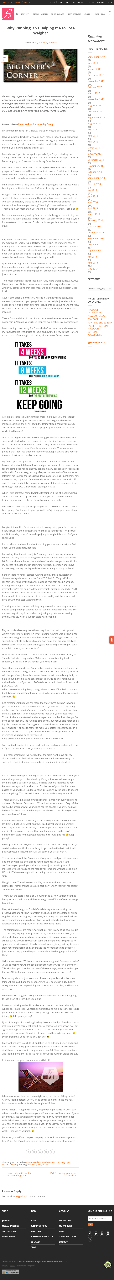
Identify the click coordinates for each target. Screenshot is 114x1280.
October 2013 (95, 244)
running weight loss (39, 1164)
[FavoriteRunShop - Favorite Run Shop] (8, 13)
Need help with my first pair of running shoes (18, 1174)
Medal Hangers (40, 14)
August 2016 (94, 105)
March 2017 (94, 93)
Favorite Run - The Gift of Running (16, 2)
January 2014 (94, 226)
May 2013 (93, 268)
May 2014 (93, 202)
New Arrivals (74, 14)
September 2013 (96, 250)
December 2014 (96, 160)
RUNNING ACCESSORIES (95, 333)
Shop (60, 2)
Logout (63, 1242)
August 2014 (94, 184)
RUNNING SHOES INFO (100, 322)
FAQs (33, 1247)
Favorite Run (97, 342)
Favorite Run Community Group (36, 124)
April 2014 (93, 208)
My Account (66, 1220)
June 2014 (93, 196)
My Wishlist (65, 1226)
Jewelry (25, 14)
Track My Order (67, 1236)
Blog (67, 2)
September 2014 (96, 178)
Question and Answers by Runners (41, 1162)
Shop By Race (57, 14)
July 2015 (92, 129)
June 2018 (93, 63)
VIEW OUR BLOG (96, 316)
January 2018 (94, 69)
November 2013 (96, 238)
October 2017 (95, 87)
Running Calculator (42, 1236)
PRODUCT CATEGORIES (94, 311)
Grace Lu (53, 42)
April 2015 (93, 141)
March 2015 (94, 147)
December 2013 (96, 232)
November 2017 (96, 81)
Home (52, 2)
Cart (61, 1231)
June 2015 (93, 135)
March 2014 (94, 214)
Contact (91, 2)
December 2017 (96, 75)
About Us (36, 1231)
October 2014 (95, 172)
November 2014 (96, 166)
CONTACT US (95, 319)
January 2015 (94, 154)
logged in (20, 1196)
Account (100, 2)
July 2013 (92, 256)
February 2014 (95, 220)
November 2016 (96, 99)
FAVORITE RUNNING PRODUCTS (98, 327)
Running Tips (64, 1162)
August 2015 (94, 123)
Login (87, 14)
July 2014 (92, 190)
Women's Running (10, 1164)
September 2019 (96, 57)
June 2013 (93, 262)
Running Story (78, 2)
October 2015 (95, 111)
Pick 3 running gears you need (63, 1174)
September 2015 (96, 117)
